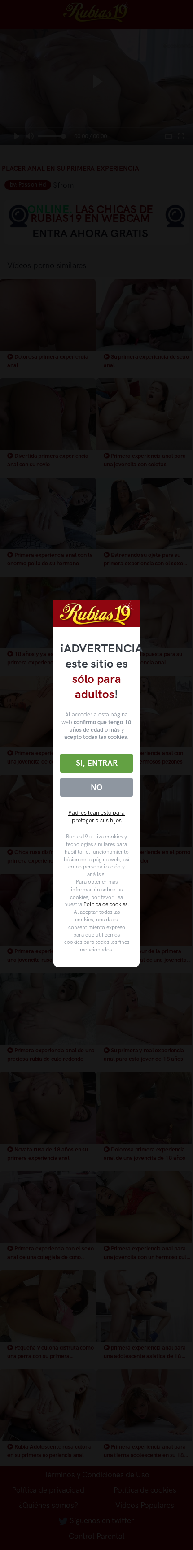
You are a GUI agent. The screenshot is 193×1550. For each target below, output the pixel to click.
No (96, 787)
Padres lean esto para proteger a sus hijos (96, 816)
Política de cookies (105, 904)
